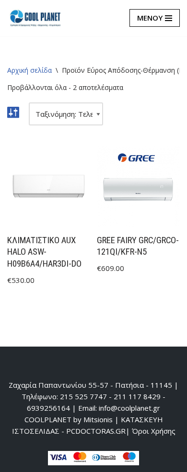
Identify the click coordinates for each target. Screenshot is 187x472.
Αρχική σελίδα (29, 70)
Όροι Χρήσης (153, 431)
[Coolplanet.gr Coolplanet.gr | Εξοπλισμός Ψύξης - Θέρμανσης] (36, 18)
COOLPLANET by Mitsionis (68, 419)
